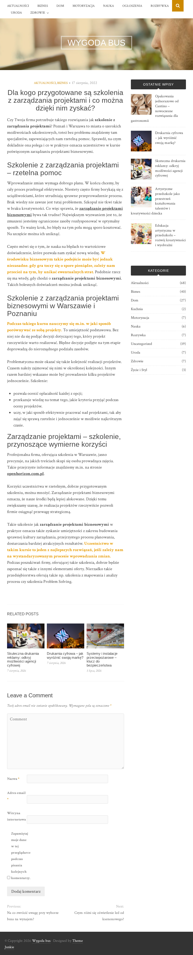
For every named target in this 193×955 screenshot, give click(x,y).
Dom (60, 6)
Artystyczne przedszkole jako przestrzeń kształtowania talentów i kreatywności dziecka (155, 201)
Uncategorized (141, 343)
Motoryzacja (83, 6)
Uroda (16, 13)
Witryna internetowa (16, 816)
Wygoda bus (41, 940)
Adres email (16, 796)
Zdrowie (37, 13)
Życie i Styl (139, 369)
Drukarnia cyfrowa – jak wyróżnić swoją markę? (65, 655)
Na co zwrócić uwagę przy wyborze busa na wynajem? (33, 916)
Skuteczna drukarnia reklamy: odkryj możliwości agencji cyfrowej (23, 659)
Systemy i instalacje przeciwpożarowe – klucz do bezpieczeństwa (102, 659)
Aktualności (18, 6)
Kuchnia (137, 309)
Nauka (108, 6)
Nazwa (13, 779)
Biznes (42, 6)
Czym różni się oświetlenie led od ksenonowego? (99, 916)
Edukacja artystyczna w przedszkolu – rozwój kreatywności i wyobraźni (170, 235)
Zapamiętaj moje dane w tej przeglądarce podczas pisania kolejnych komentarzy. (20, 855)
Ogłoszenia (132, 6)
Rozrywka (160, 6)
